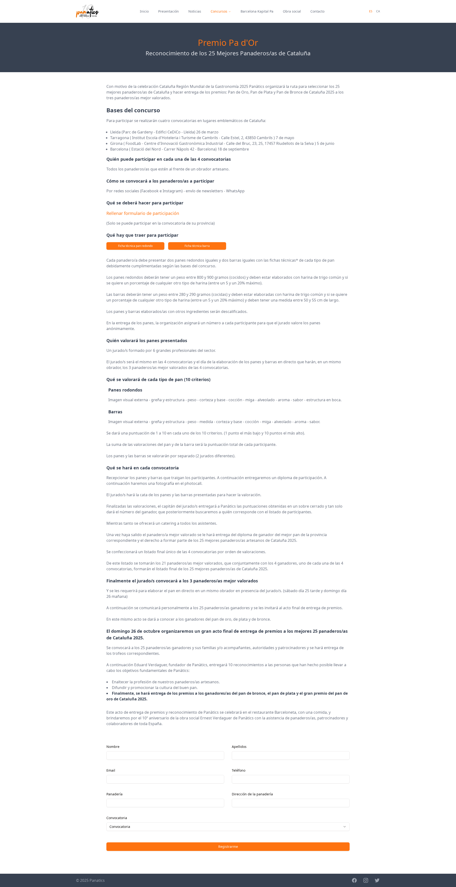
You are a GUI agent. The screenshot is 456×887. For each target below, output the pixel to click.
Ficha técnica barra (197, 246)
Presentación (168, 11)
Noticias (194, 11)
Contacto (317, 11)
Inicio (144, 11)
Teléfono (238, 770)
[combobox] (228, 826)
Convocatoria (116, 818)
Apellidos (239, 746)
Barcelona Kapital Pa (257, 11)
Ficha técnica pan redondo (135, 246)
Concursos (219, 11)
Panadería (114, 794)
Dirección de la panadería (252, 794)
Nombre (112, 746)
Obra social (292, 11)
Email (110, 770)
